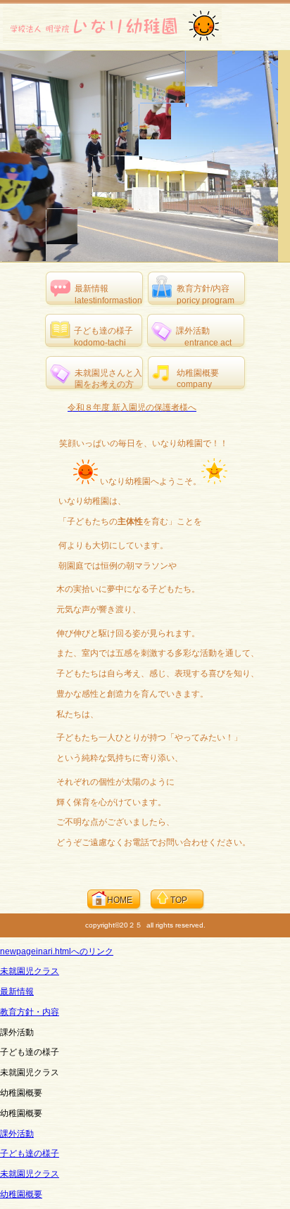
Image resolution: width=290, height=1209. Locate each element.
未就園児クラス (29, 971)
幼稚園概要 (21, 1194)
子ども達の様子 (29, 1153)
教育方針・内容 (29, 1012)
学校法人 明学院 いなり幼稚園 (112, 25)
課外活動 (17, 1134)
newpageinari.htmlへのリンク (56, 951)
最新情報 (17, 991)
